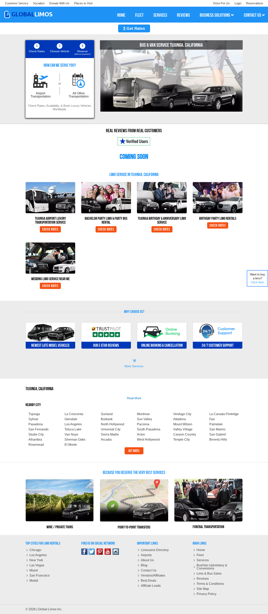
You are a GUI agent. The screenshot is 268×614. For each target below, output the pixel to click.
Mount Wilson (182, 424)
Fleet (200, 555)
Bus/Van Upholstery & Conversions (212, 567)
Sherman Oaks (75, 439)
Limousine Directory (155, 550)
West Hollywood (148, 439)
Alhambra (35, 439)
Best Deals (148, 580)
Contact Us (148, 570)
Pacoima (143, 424)
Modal (33, 580)
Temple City (181, 439)
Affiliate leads (151, 585)
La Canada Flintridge (224, 414)
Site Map (203, 588)
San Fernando (38, 429)
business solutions (215, 15)
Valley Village (182, 429)
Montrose (143, 414)
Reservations (254, 3)
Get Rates (135, 28)
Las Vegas (36, 565)
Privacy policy (206, 594)
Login (237, 3)
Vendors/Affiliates (153, 575)
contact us (253, 15)
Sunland (107, 414)
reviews (183, 15)
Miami (33, 570)
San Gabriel (217, 434)
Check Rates (50, 229)
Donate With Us (59, 3)
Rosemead (36, 444)
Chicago (35, 550)
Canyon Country (184, 434)
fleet (139, 15)
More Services (134, 363)
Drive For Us (221, 3)
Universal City (110, 429)
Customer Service (16, 3)
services (160, 15)
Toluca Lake (73, 429)
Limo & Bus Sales (209, 573)
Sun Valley (144, 419)
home (121, 15)
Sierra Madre (110, 434)
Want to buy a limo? (257, 278)
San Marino (217, 429)
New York (36, 560)
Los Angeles (73, 424)
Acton (141, 434)
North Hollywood (112, 424)
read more (134, 398)
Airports (146, 555)
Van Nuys (71, 434)
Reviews (203, 578)
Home (201, 550)
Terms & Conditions (210, 583)
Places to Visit (83, 3)
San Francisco (39, 575)
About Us (147, 560)
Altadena (179, 419)
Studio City (36, 434)
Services (203, 560)
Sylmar (33, 419)
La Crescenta (74, 414)
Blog (144, 565)
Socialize (39, 3)
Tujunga (34, 414)
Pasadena (35, 424)
